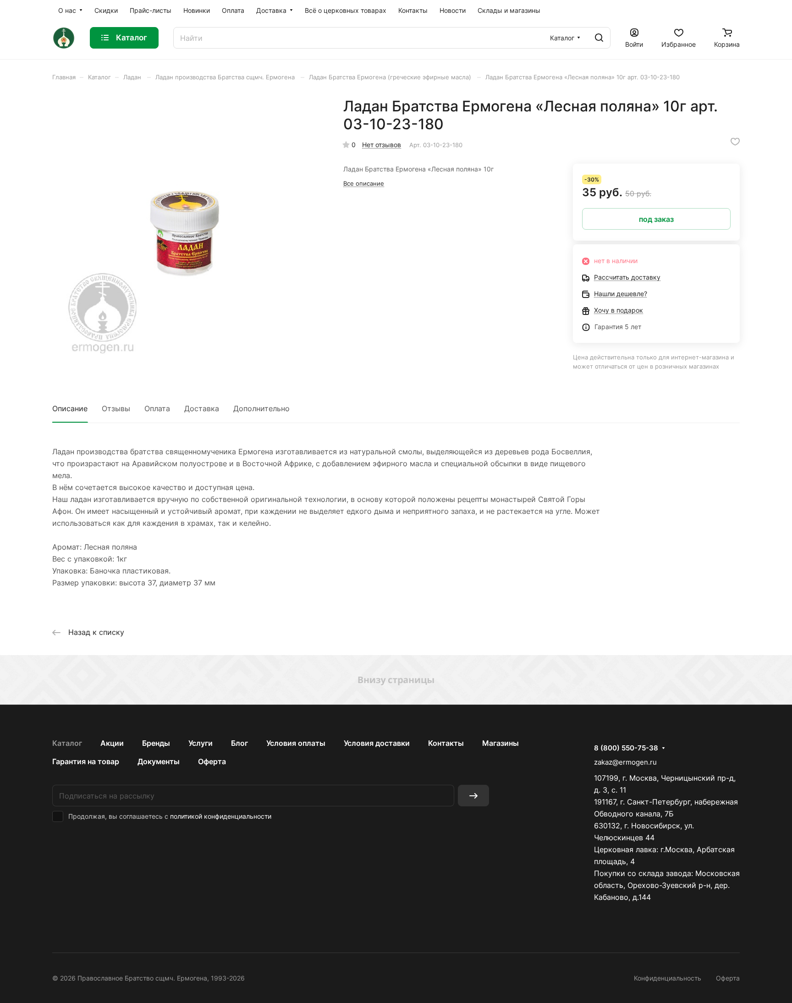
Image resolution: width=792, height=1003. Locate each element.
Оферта (212, 761)
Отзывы (116, 408)
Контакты (446, 743)
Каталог (67, 743)
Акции (112, 743)
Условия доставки (377, 743)
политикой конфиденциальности (220, 816)
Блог (239, 743)
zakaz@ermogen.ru (625, 762)
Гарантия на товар (85, 761)
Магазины (500, 743)
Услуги (200, 743)
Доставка (201, 408)
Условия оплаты (295, 743)
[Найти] (599, 38)
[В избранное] (735, 141)
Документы (159, 761)
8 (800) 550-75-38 (626, 748)
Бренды (156, 743)
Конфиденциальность (667, 978)
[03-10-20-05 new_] (188, 233)
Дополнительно (261, 408)
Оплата (157, 408)
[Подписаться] (473, 795)
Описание (70, 408)
